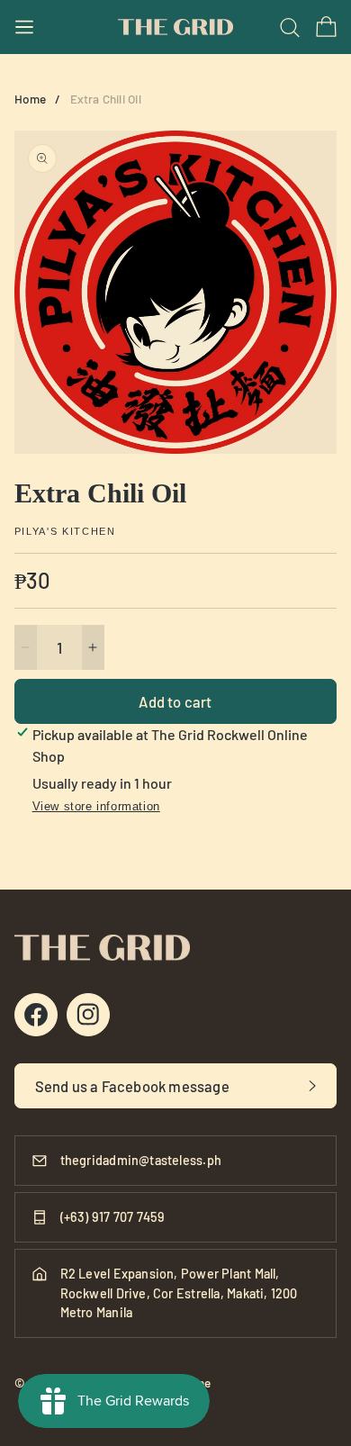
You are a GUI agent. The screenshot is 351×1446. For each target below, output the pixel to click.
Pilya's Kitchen (65, 532)
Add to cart (175, 701)
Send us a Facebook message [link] (132, 1086)
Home (30, 98)
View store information (96, 806)
